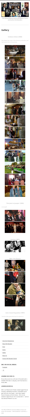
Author (4, 350)
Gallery (4, 352)
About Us (4, 355)
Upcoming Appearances (8, 341)
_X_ (3, 370)
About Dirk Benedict (7, 344)
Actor (3, 347)
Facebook (4, 367)
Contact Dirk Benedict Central (9, 358)
